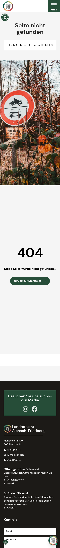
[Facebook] (34, 409)
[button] (13, 460)
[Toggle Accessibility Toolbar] (5, 17)
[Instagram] (25, 409)
